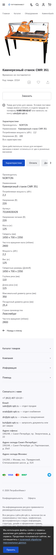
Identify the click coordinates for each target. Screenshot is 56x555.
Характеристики (14, 163)
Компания (7, 358)
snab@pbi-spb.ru (10, 411)
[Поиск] (37, 4)
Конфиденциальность (12, 498)
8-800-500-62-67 (24, 110)
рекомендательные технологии (17, 510)
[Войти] (43, 4)
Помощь (6, 377)
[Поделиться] (47, 82)
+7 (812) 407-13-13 (12, 398)
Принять (11, 550)
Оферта (31, 498)
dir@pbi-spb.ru (9, 417)
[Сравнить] (29, 82)
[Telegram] (49, 475)
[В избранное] (38, 82)
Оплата (33, 163)
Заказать (27, 96)
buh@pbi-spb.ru (10, 422)
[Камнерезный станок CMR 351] (27, 41)
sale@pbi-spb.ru (20, 113)
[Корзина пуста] (49, 4)
